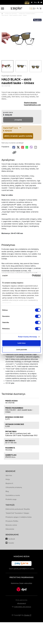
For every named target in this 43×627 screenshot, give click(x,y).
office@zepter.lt (21, 603)
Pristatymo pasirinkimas (22, 577)
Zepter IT (27, 615)
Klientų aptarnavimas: (22, 600)
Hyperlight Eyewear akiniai (27, 13)
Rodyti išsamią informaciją (27, 337)
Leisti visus (22, 343)
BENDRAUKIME (12, 535)
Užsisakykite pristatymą (14, 487)
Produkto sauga (11, 499)
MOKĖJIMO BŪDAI (21, 556)
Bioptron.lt (9, 483)
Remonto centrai (11, 525)
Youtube (11, 543)
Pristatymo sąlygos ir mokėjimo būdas (19, 517)
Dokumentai (10, 529)
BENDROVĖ (10, 471)
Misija (8, 479)
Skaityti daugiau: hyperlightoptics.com (32, 104)
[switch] (38, 316)
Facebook (11, 539)
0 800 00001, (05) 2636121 (22, 606)
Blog (7, 491)
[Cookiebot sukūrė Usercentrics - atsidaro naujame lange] (32, 275)
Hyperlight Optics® (11, 13)
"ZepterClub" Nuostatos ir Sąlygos (17, 513)
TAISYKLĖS (10, 505)
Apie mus (9, 475)
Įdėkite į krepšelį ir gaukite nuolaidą (18, 136)
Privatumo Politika (12, 521)
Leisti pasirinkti (21, 349)
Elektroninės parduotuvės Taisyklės (18, 509)
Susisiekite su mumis (13, 495)
